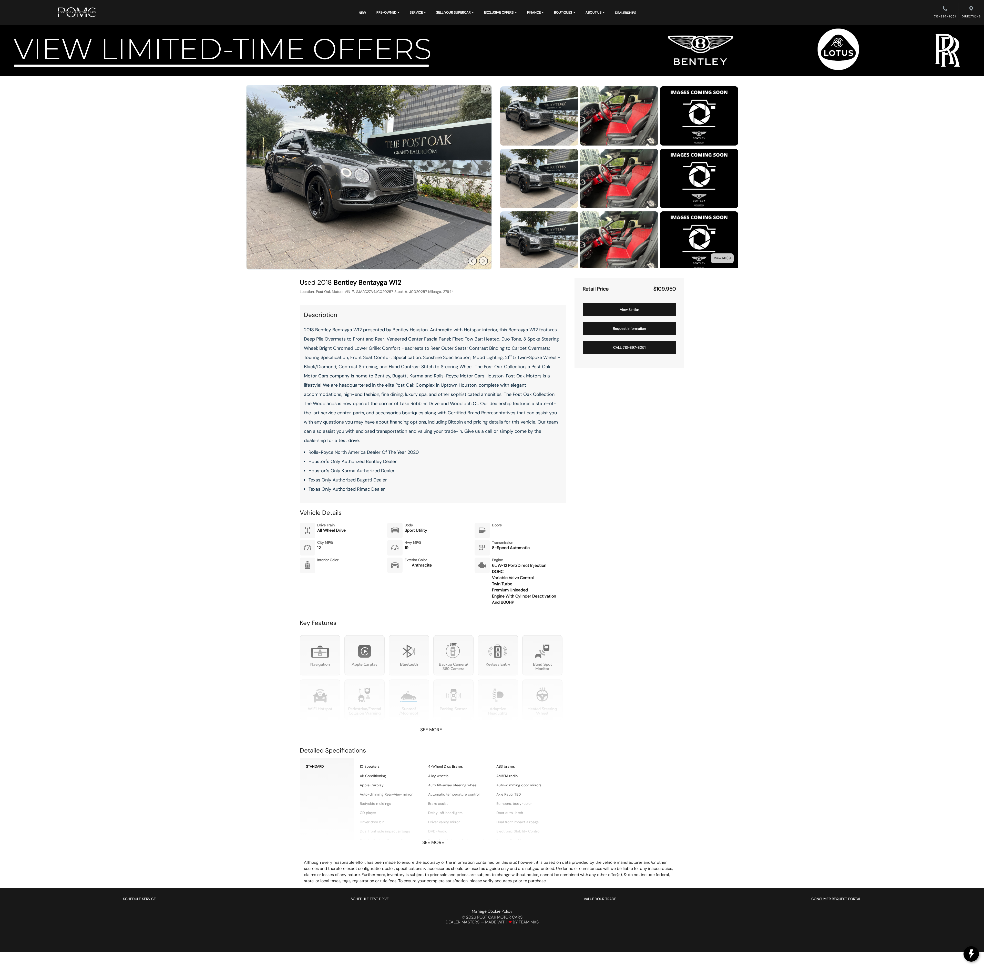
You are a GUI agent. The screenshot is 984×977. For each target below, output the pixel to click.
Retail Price (596, 289)
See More (431, 730)
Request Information (629, 328)
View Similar (629, 309)
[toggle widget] (971, 954)
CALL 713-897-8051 (629, 347)
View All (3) (722, 258)
